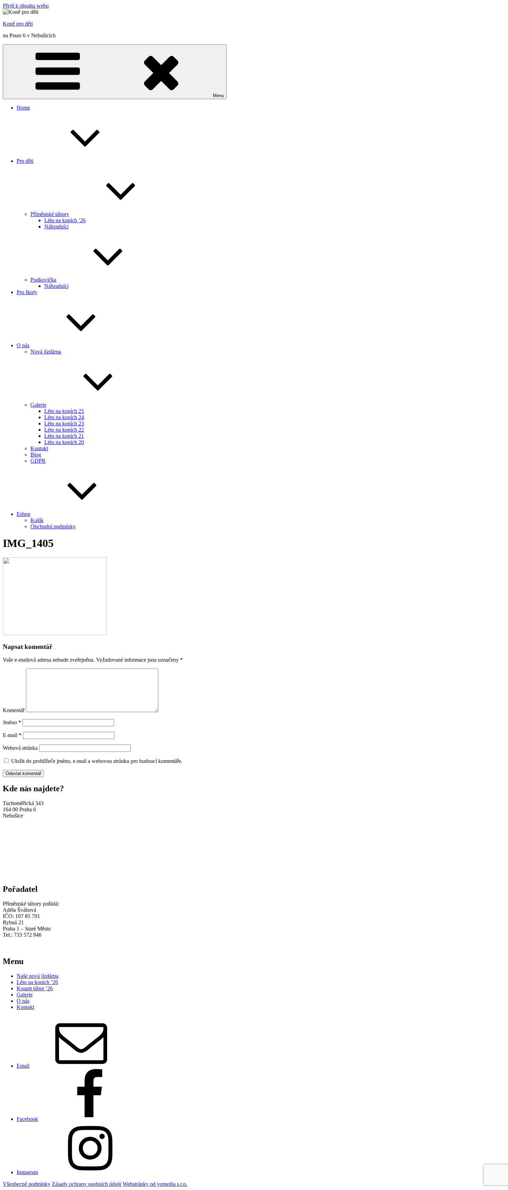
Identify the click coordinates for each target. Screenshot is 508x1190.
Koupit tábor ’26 (35, 988)
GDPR (38, 461)
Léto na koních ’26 (65, 220)
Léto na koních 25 (64, 411)
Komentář (14, 710)
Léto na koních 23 (64, 423)
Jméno (12, 722)
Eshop (23, 514)
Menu (218, 95)
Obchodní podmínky (53, 526)
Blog (35, 454)
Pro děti (25, 161)
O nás (23, 345)
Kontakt (39, 448)
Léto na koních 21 (64, 436)
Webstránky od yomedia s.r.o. (155, 1184)
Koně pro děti (18, 24)
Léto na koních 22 (64, 430)
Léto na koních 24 (64, 417)
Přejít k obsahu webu (26, 6)
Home (23, 108)
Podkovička (43, 280)
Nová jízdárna (45, 352)
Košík (37, 520)
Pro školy (27, 292)
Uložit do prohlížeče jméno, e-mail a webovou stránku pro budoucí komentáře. (96, 761)
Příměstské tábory (49, 214)
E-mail (12, 735)
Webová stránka (20, 748)
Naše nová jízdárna (37, 976)
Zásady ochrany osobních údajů (86, 1184)
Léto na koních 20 (64, 442)
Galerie (38, 405)
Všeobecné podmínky (26, 1184)
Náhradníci (56, 226)
